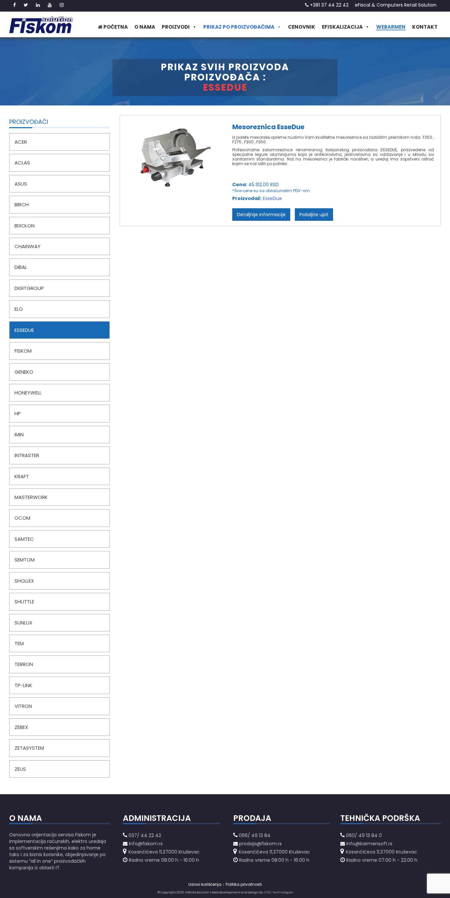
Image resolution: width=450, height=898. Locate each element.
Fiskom (23, 350)
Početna (115, 26)
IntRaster (26, 455)
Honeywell (28, 392)
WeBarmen (391, 26)
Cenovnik (301, 26)
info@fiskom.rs (146, 843)
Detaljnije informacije (261, 214)
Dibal (20, 267)
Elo (18, 308)
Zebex (21, 727)
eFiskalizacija (342, 26)
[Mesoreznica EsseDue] (174, 164)
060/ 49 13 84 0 (364, 835)
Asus (20, 183)
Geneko (23, 371)
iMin (19, 434)
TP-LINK (23, 685)
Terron (23, 664)
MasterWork (31, 497)
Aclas (22, 162)
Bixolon (24, 225)
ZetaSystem (29, 747)
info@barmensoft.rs (368, 843)
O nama (144, 26)
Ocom (22, 517)
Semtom (24, 559)
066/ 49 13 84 (254, 835)
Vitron (23, 706)
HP (17, 413)
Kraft (21, 476)
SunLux (23, 622)
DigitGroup (29, 288)
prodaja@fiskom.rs (260, 843)
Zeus (20, 769)
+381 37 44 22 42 (329, 5)
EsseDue (24, 330)
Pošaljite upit (313, 214)
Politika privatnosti (244, 884)
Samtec (24, 539)
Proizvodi (176, 26)
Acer (20, 141)
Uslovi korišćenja (204, 884)
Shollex (24, 580)
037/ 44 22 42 (144, 835)
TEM (19, 643)
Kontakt (424, 26)
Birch (21, 204)
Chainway (27, 246)
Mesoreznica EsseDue (268, 126)
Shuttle (24, 601)
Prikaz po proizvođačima (238, 26)
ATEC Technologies (278, 892)
